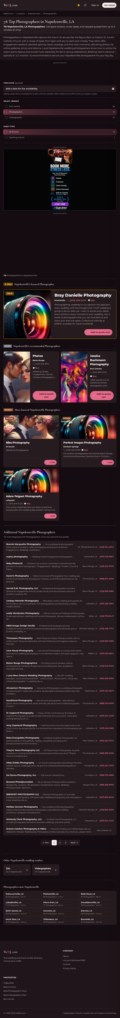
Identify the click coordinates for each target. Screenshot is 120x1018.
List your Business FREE (74, 960)
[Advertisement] (60, 70)
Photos (38, 356)
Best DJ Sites (10, 987)
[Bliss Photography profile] (31, 427)
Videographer (15, 117)
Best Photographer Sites (15, 991)
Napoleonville (34, 13)
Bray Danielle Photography (82, 295)
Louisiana (20, 13)
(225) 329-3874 (42, 364)
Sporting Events (16, 137)
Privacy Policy (69, 968)
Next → (74, 842)
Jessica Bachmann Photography (99, 360)
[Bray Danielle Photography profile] (27, 314)
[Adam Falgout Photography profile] (31, 480)
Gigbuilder (9, 983)
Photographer (15, 112)
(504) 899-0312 (100, 372)
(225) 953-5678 (73, 450)
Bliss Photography (18, 442)
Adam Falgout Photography (24, 496)
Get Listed (109, 5)
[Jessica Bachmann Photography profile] (74, 377)
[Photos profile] (17, 377)
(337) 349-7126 (16, 504)
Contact (66, 964)
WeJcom (10, 5)
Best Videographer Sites (15, 995)
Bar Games (9, 999)
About (66, 956)
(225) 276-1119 (78, 300)
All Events (13, 132)
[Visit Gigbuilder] (60, 179)
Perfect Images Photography (82, 442)
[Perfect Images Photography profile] (88, 427)
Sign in (95, 5)
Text (91, 300)
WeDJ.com (8, 13)
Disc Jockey (14, 106)
